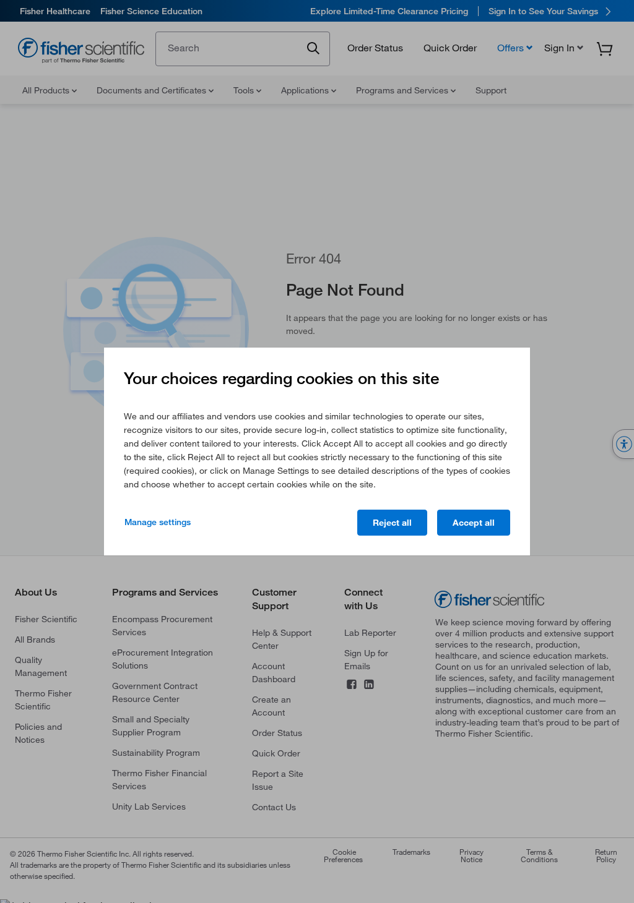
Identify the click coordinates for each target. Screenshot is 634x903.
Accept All (474, 522)
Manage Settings (157, 522)
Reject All (392, 522)
